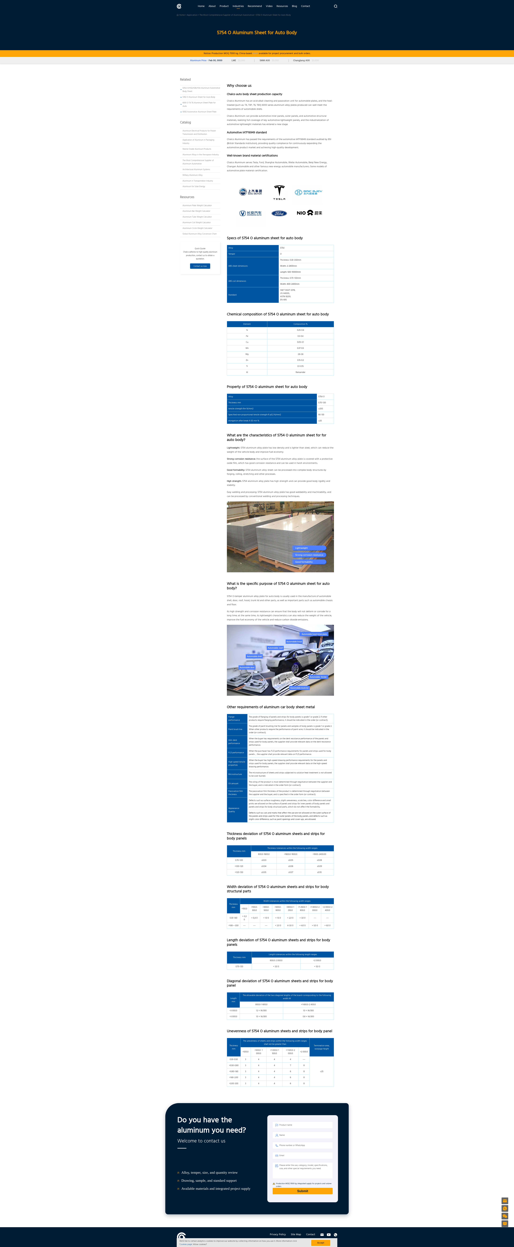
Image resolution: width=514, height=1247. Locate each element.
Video (269, 6)
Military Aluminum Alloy (193, 175)
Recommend (255, 6)
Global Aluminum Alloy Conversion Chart (200, 234)
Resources (282, 6)
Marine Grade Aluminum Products (197, 149)
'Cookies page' (185, 1244)
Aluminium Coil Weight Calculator (197, 222)
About (212, 6)
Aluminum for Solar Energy (194, 186)
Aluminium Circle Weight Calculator (197, 228)
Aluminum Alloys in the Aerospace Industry (201, 154)
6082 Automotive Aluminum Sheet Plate (199, 111)
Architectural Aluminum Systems (196, 169)
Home (201, 6)
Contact (305, 6)
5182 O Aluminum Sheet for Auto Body (199, 97)
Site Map (296, 1234)
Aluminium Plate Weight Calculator (197, 205)
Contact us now (200, 266)
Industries (238, 6)
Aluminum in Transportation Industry (198, 181)
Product (224, 6)
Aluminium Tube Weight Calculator (197, 217)
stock (255, 53)
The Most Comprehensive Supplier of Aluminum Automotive (227, 15)
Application (192, 15)
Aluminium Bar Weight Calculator (196, 211)
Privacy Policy (278, 1234)
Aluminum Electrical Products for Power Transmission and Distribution (199, 132)
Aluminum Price (198, 61)
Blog (294, 6)
